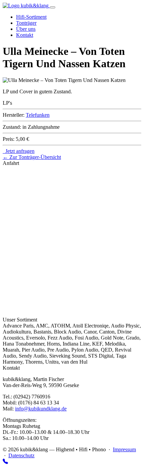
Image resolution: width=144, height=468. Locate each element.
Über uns (25, 29)
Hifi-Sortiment (31, 17)
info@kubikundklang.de (41, 408)
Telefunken (38, 115)
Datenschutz (21, 455)
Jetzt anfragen (18, 151)
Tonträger (26, 23)
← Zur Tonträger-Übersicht (32, 157)
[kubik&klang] (26, 5)
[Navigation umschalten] (52, 7)
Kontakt (24, 35)
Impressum (124, 449)
